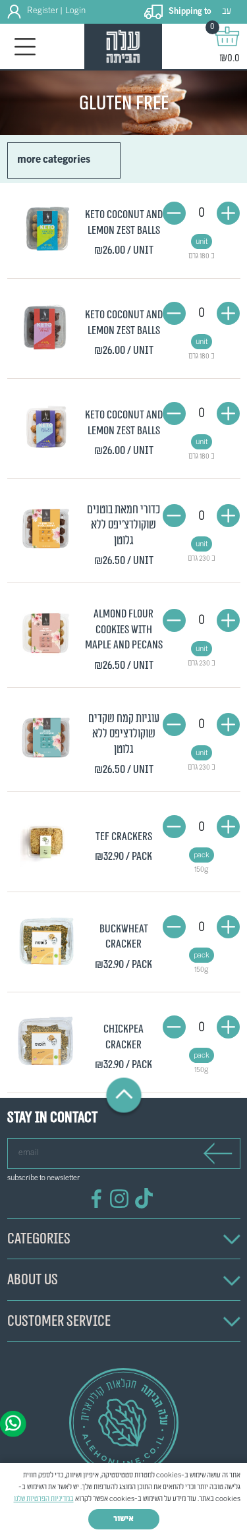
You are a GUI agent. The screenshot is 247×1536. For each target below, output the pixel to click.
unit (201, 241)
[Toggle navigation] (25, 46)
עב (226, 11)
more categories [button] (53, 160)
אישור (123, 1518)
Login (75, 11)
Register (42, 11)
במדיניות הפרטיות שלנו (44, 1499)
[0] (227, 36)
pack (201, 855)
